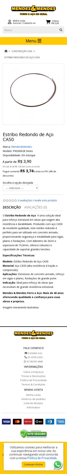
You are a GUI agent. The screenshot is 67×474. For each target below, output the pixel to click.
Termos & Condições (34, 384)
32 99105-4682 (34, 361)
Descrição (12, 207)
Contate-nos (34, 353)
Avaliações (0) (35, 207)
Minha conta (33, 395)
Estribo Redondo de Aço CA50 (22, 57)
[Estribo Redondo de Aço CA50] (33, 94)
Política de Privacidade (33, 380)
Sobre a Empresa (33, 372)
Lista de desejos (33, 403)
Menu (32, 41)
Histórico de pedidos (33, 399)
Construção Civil (22, 51)
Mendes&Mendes (21, 146)
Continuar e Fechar (33, 464)
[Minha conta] (9, 21)
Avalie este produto (45, 200)
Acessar (17, 23)
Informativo (33, 407)
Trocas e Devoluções (33, 376)
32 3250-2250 (35, 357)
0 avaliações (25, 200)
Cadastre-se (29, 23)
